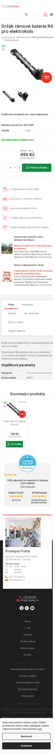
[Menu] (51, 14)
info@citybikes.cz (30, 600)
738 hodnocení (27, 486)
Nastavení (26, 736)
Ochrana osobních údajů (27, 682)
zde (40, 729)
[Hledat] (26, 14)
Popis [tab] (11, 304)
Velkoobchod (27, 696)
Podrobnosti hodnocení (42, 37)
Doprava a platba (27, 676)
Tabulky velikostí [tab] (16, 331)
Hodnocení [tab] (27, 304)
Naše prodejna (27, 648)
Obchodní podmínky (27, 689)
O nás (27, 628)
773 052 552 (29, 597)
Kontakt (27, 654)
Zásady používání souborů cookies (27, 669)
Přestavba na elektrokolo (39, 373)
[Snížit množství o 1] (6, 168)
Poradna (27, 634)
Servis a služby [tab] (15, 322)
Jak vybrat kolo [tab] (31, 313)
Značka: (11, 40)
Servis (27, 621)
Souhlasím (26, 745)
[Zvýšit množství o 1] (15, 168)
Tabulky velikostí (27, 641)
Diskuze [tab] (12, 313)
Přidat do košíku (38, 167)
